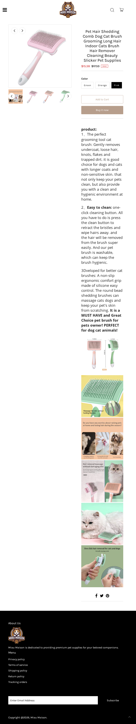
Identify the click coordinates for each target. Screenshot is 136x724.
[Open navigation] (5, 10)
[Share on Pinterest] (107, 596)
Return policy (16, 676)
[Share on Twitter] (101, 596)
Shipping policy (17, 670)
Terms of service (18, 664)
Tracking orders (17, 682)
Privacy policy (16, 659)
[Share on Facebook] (96, 596)
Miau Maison (39, 717)
